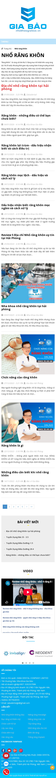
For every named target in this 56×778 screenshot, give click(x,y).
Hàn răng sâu (7, 737)
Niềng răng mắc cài (36, 719)
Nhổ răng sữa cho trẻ (37, 728)
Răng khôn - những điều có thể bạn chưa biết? (26, 117)
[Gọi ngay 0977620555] (6, 771)
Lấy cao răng (7, 728)
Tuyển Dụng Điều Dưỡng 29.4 (20, 549)
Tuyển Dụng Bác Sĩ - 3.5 (17, 537)
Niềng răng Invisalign (37, 714)
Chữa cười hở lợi (8, 723)
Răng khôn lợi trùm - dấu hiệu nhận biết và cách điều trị (26, 147)
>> (31, 507)
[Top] (52, 767)
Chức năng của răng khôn (19, 377)
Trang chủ (7, 49)
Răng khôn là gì (12, 445)
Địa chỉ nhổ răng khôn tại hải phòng (25, 87)
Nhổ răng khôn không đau (12, 714)
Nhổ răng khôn (21, 49)
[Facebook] (4, 750)
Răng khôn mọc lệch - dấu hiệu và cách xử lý (24, 177)
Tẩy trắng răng (34, 723)
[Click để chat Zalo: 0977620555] (6, 763)
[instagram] (21, 750)
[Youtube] (6, 755)
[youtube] (10, 750)
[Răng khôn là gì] (28, 423)
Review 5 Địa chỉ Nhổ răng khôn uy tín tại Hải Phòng (27, 236)
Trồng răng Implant (36, 737)
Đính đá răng (33, 732)
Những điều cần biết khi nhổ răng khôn (25, 474)
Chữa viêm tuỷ (7, 732)
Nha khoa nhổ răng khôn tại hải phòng (23, 307)
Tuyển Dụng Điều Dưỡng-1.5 (19, 543)
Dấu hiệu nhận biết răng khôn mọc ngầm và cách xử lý (25, 206)
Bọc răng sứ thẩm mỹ (10, 719)
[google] (15, 750)
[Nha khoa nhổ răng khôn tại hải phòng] (28, 283)
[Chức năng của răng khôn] (28, 354)
